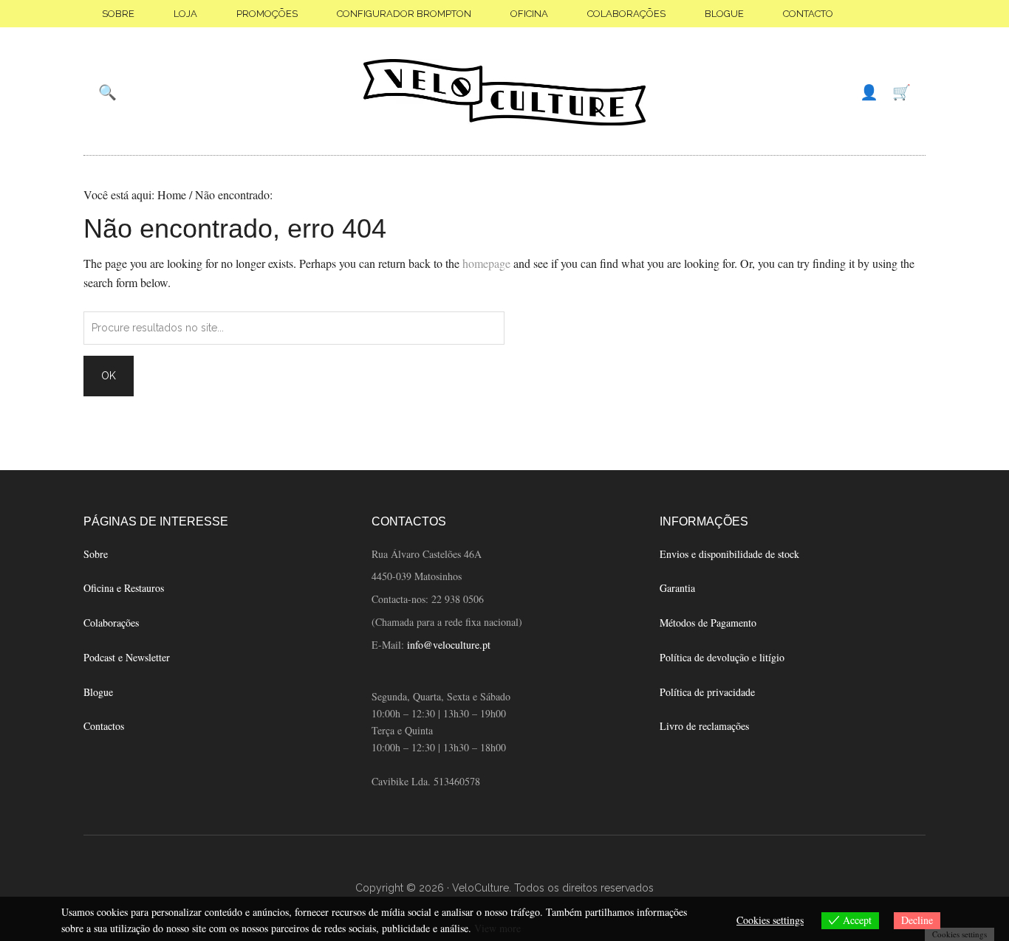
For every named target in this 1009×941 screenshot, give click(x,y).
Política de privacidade (707, 692)
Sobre (95, 554)
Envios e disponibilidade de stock (729, 554)
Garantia (677, 588)
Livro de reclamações (704, 726)
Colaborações (111, 623)
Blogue (98, 692)
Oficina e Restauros (123, 588)
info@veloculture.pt (448, 645)
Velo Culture (504, 92)
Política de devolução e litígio (722, 657)
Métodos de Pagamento (708, 623)
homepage (486, 263)
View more (497, 928)
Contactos (103, 726)
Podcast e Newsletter (126, 657)
